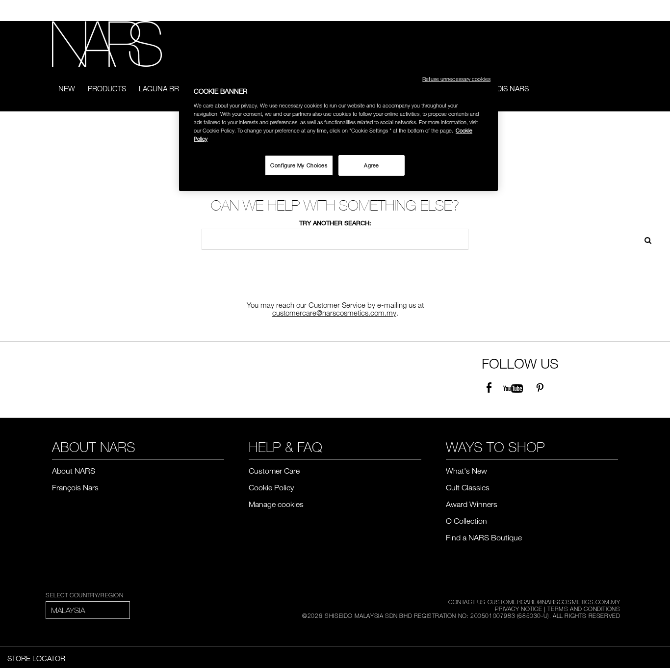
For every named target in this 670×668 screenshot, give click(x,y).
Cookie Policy (271, 487)
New (66, 88)
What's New (466, 470)
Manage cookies (276, 504)
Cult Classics (468, 487)
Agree (371, 165)
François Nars (500, 88)
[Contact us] (599, 10)
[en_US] (644, 239)
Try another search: (335, 222)
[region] (338, 129)
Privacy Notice (518, 609)
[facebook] (489, 388)
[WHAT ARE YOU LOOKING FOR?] (611, 89)
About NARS (73, 470)
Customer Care (274, 470)
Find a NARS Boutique (484, 537)
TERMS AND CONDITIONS (583, 609)
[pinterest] (540, 388)
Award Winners (471, 504)
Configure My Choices (298, 165)
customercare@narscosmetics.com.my (334, 312)
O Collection (466, 520)
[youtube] (513, 388)
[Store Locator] (613, 10)
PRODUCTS (107, 88)
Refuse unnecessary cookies (456, 79)
